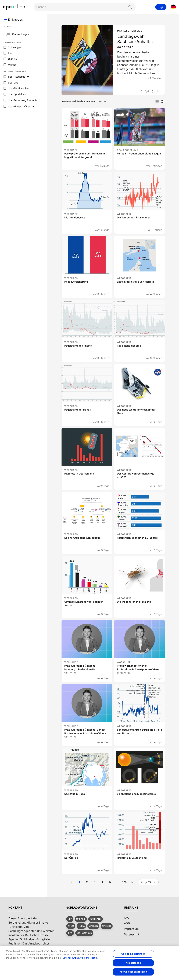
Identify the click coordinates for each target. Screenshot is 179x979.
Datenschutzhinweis (74, 957)
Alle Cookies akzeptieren (133, 971)
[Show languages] (173, 7)
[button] (69, 919)
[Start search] (130, 7)
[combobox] (81, 7)
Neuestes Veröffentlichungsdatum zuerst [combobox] (82, 101)
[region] (89, 962)
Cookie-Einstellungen (133, 953)
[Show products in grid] (163, 101)
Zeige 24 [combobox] (146, 882)
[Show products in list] (157, 101)
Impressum (92, 957)
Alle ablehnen (133, 962)
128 (124, 882)
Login (160, 7)
